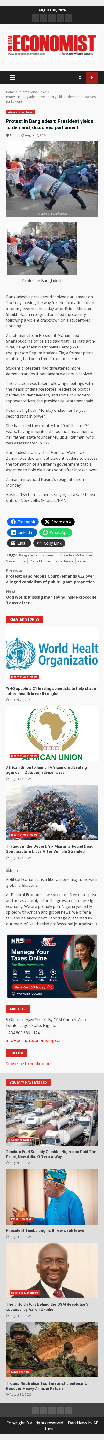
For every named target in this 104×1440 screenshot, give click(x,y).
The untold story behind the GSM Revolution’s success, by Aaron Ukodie (52, 1270)
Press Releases (21, 1218)
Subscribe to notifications (29, 1063)
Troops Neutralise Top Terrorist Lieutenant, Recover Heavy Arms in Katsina (52, 1349)
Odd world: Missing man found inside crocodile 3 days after (51, 597)
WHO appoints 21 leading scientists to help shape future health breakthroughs (52, 655)
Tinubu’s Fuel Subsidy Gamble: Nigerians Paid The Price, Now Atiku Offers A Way (52, 1118)
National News (21, 1371)
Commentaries (21, 1140)
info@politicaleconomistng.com (34, 1040)
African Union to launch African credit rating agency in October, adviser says (52, 734)
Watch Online (92, 78)
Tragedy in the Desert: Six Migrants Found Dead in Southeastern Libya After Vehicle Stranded (52, 812)
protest (82, 561)
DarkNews (77, 1422)
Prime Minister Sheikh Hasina (51, 561)
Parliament (49, 555)
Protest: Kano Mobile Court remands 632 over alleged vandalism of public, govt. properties (50, 576)
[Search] (80, 77)
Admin (14, 135)
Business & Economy (25, 1292)
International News (20, 112)
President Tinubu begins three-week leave (52, 1197)
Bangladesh (28, 555)
